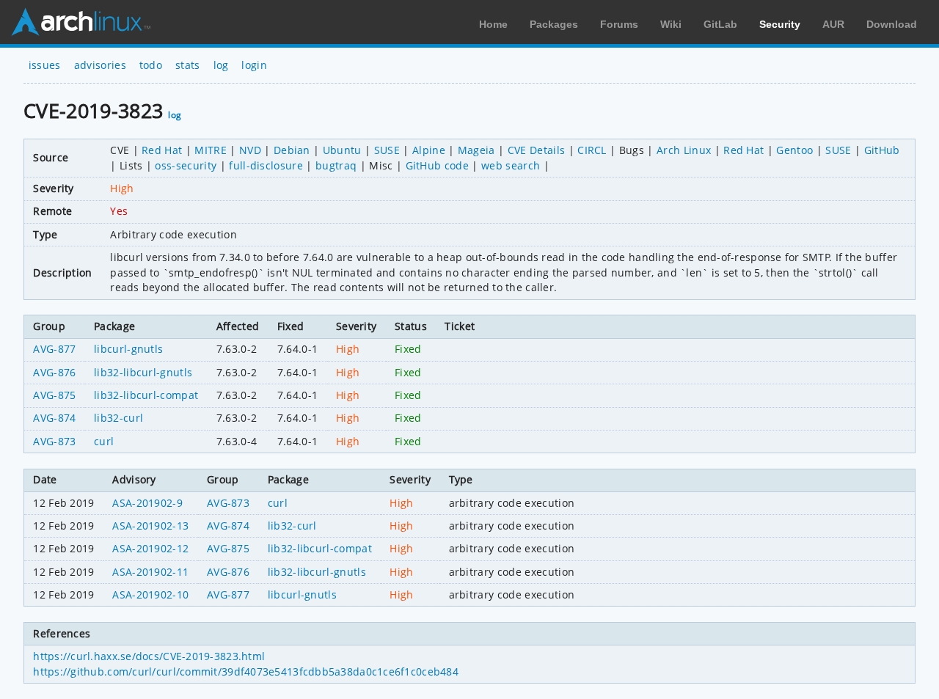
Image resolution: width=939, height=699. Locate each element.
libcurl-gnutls (128, 349)
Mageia (476, 150)
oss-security (185, 165)
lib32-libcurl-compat (146, 395)
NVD (250, 150)
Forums (619, 24)
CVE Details (537, 150)
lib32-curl (118, 418)
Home (493, 24)
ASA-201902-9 (147, 503)
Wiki (671, 24)
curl (104, 441)
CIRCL (592, 150)
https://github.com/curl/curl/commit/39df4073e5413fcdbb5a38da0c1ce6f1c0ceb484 (245, 671)
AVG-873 (54, 441)
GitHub (882, 150)
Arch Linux (80, 22)
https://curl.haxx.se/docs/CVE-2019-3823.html (149, 656)
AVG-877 (54, 349)
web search (510, 165)
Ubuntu (342, 150)
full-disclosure (266, 165)
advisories (100, 65)
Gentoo (794, 150)
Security (779, 24)
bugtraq (336, 165)
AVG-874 (54, 418)
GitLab (720, 24)
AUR (833, 24)
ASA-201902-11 (150, 572)
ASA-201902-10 (150, 594)
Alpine (428, 150)
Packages (554, 24)
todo (150, 65)
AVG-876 (54, 372)
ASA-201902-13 (150, 526)
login (254, 65)
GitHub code (438, 165)
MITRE (210, 150)
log (221, 65)
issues (45, 65)
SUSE (387, 150)
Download (891, 24)
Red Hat (162, 150)
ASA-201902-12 (150, 548)
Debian (292, 150)
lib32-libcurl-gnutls (143, 372)
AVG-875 (54, 395)
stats (187, 65)
